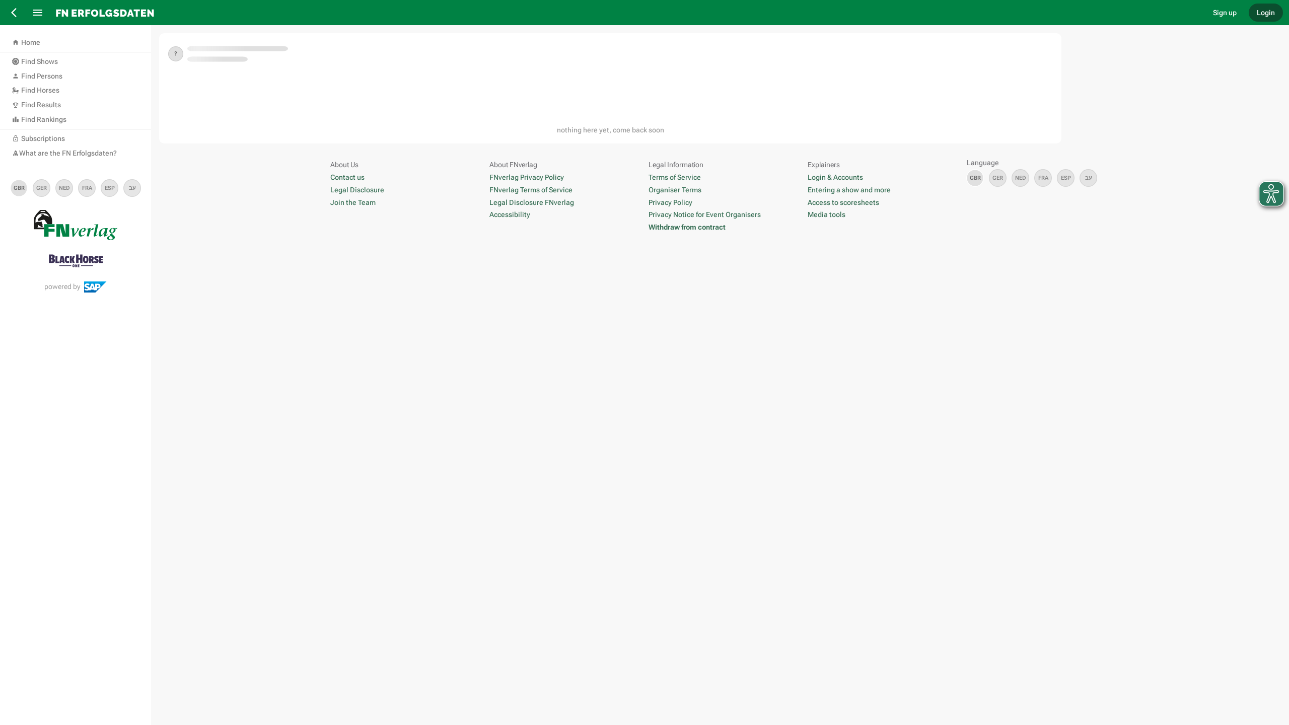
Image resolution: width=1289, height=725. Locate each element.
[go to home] (626, 13)
